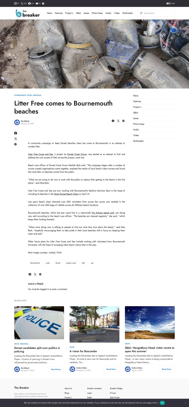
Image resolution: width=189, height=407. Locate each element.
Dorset (58, 263)
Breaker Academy (94, 388)
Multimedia (138, 141)
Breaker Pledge (116, 388)
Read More (56, 369)
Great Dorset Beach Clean (66, 194)
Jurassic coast (71, 263)
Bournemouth (35, 263)
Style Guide (114, 397)
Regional (37, 95)
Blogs (67, 393)
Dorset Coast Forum (76, 154)
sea (92, 263)
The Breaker (21, 388)
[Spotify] (43, 3)
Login (89, 393)
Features (137, 101)
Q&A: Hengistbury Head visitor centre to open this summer (149, 349)
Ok (162, 403)
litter (83, 263)
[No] (185, 402)
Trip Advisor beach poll (103, 212)
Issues (135, 118)
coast (48, 263)
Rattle (89, 397)
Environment (20, 95)
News (29, 95)
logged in (44, 289)
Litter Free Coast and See (40, 154)
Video (136, 135)
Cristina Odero (81, 368)
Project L (137, 107)
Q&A (135, 112)
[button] (170, 3)
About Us (68, 388)
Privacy (113, 393)
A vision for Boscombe (83, 351)
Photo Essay (138, 124)
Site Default (25, 121)
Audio (136, 129)
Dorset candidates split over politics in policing (37, 349)
